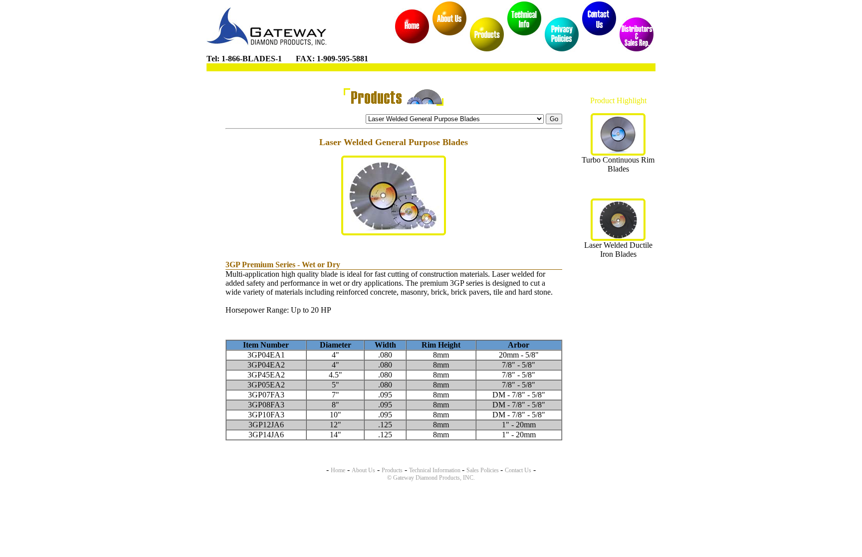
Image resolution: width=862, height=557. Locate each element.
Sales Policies (483, 470)
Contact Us (518, 470)
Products (392, 470)
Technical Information (435, 470)
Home (338, 470)
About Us (363, 470)
